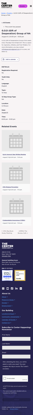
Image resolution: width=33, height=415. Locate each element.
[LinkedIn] (16, 288)
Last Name (6, 344)
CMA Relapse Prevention (10, 187)
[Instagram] (3, 288)
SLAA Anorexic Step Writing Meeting (14, 154)
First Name (6, 335)
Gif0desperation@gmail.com (11, 49)
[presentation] (16, 140)
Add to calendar (11, 59)
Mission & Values (8, 300)
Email (4, 352)
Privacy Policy (14, 409)
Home (3, 13)
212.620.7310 (6, 256)
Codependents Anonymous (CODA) (14, 220)
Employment (6, 306)
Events (9, 13)
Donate (22, 6)
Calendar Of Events (8, 320)
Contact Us (6, 323)
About (4, 297)
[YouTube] (7, 288)
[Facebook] (12, 288)
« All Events (6, 22)
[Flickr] (20, 288)
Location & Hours (8, 314)
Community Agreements (10, 317)
